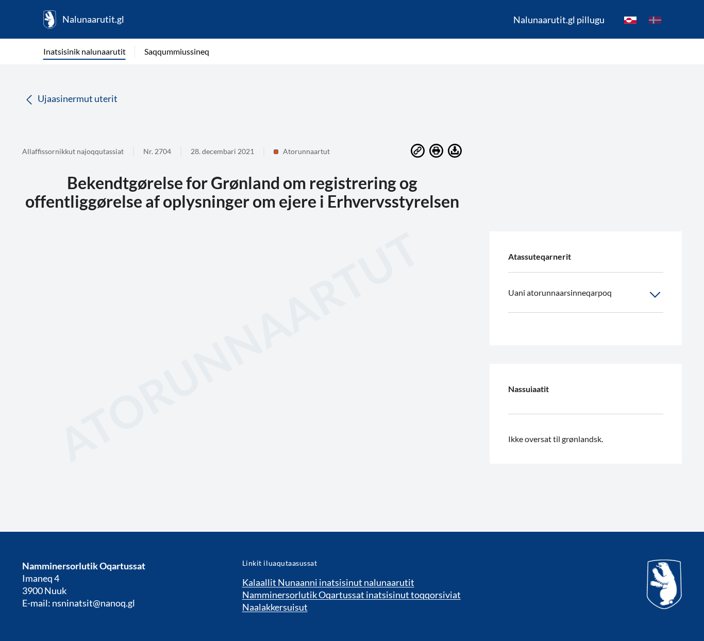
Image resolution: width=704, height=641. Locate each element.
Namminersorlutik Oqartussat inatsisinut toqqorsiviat (351, 594)
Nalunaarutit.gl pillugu (559, 19)
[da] (655, 19)
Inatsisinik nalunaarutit (84, 51)
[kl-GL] (630, 19)
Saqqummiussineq (176, 51)
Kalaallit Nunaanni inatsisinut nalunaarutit (328, 582)
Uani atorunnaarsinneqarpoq (560, 292)
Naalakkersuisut (275, 607)
